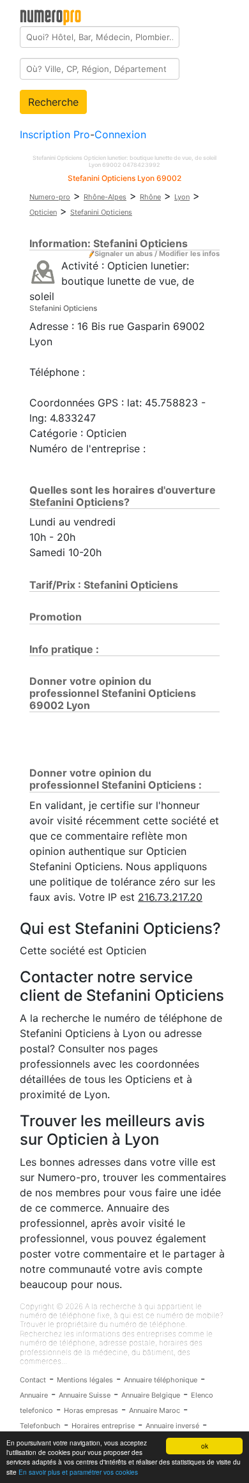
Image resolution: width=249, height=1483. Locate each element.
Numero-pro (49, 196)
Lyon (182, 196)
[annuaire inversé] (43, 271)
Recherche (53, 102)
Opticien (43, 212)
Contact (33, 1379)
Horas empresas (91, 1410)
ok (204, 1446)
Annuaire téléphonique (160, 1379)
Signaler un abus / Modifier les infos (157, 253)
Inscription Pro (55, 134)
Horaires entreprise (103, 1425)
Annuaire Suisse (84, 1395)
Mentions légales (85, 1379)
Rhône (150, 196)
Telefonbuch (40, 1425)
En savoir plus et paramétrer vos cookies (78, 1472)
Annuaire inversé (172, 1425)
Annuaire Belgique (150, 1395)
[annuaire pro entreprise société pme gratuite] (51, 14)
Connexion (120, 134)
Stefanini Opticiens (101, 212)
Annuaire (34, 1395)
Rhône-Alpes (105, 196)
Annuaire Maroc (154, 1410)
